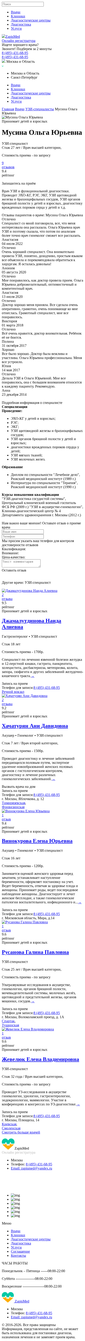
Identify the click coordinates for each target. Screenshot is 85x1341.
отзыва (7, 599)
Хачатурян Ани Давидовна (35, 726)
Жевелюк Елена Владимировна (40, 1059)
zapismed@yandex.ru (31, 1168)
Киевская (9, 1124)
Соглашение (20, 1251)
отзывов (8, 167)
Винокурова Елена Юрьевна (37, 841)
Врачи (15, 12)
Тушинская (10, 1025)
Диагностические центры (31, 20)
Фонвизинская (13, 807)
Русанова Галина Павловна (35, 952)
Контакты (18, 1255)
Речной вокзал (13, 692)
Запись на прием (15, 683)
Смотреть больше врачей (21, 1132)
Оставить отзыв (14, 570)
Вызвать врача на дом (18, 787)
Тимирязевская (13, 803)
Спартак (8, 1021)
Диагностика (21, 24)
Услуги (16, 28)
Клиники (18, 16)
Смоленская (11, 1128)
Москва (17, 1160)
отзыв (6, 819)
